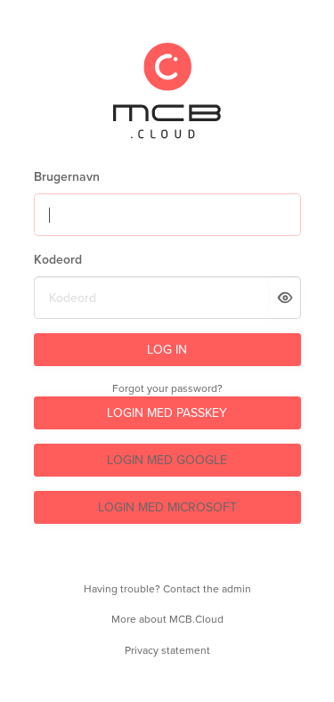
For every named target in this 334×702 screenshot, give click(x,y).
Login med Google (167, 460)
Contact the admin (207, 589)
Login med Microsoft (167, 507)
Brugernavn (67, 176)
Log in (167, 349)
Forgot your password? (167, 388)
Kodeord (58, 259)
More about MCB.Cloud (167, 619)
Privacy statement (167, 650)
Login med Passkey (167, 412)
